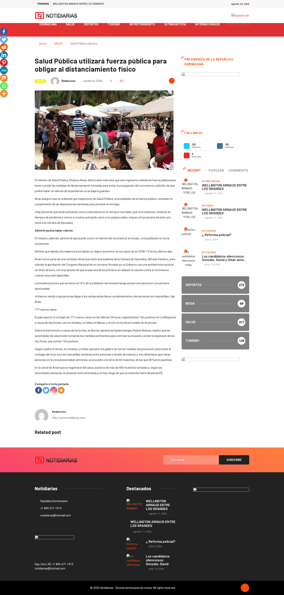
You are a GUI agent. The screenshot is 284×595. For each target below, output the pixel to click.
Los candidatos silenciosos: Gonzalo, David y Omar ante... (224, 258)
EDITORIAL (207, 205)
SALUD (58, 43)
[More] (61, 390)
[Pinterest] (4, 62)
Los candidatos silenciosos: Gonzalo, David (158, 560)
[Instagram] (53, 390)
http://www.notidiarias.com (68, 417)
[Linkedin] (4, 55)
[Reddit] (4, 47)
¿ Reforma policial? (216, 235)
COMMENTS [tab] (238, 170)
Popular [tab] (216, 170)
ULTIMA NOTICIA (211, 181)
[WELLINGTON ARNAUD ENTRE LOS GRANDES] (134, 505)
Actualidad (209, 231)
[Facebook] (38, 390)
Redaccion (68, 80)
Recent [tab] (194, 170)
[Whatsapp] (4, 86)
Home (43, 43)
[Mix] (4, 78)
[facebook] (232, 24)
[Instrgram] (244, 24)
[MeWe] (4, 70)
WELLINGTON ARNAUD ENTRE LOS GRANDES (78, 3)
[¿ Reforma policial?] (134, 544)
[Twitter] (238, 24)
